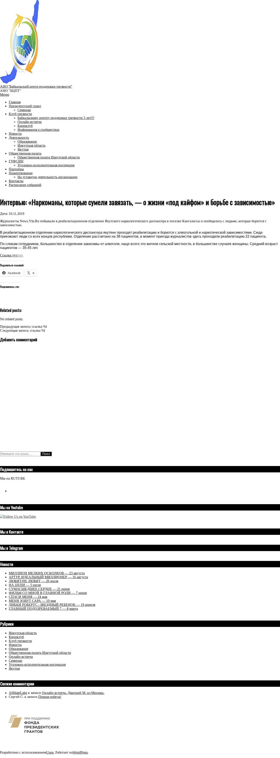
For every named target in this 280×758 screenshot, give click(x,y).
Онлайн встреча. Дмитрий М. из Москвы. (73, 693)
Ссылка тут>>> (11, 255)
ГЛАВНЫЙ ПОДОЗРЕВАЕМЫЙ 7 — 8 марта (43, 608)
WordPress (80, 752)
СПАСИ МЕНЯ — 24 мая (28, 597)
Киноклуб (16, 637)
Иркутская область (23, 633)
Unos (50, 752)
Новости (15, 645)
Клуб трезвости (20, 641)
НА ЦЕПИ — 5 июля (25, 585)
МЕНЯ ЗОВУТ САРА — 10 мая (32, 601)
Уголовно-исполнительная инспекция (37, 664)
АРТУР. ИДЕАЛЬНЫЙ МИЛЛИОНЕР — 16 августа (48, 577)
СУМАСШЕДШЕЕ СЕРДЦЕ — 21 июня (39, 589)
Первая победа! (49, 697)
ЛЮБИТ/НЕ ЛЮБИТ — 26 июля (33, 581)
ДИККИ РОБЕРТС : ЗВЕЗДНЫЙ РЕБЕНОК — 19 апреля (52, 605)
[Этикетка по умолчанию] (10, 491)
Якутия (14, 668)
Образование (18, 649)
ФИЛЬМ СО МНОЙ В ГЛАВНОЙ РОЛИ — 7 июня (48, 593)
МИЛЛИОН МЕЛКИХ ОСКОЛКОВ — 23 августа (47, 573)
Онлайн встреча (21, 656)
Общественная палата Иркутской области (40, 653)
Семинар (15, 660)
